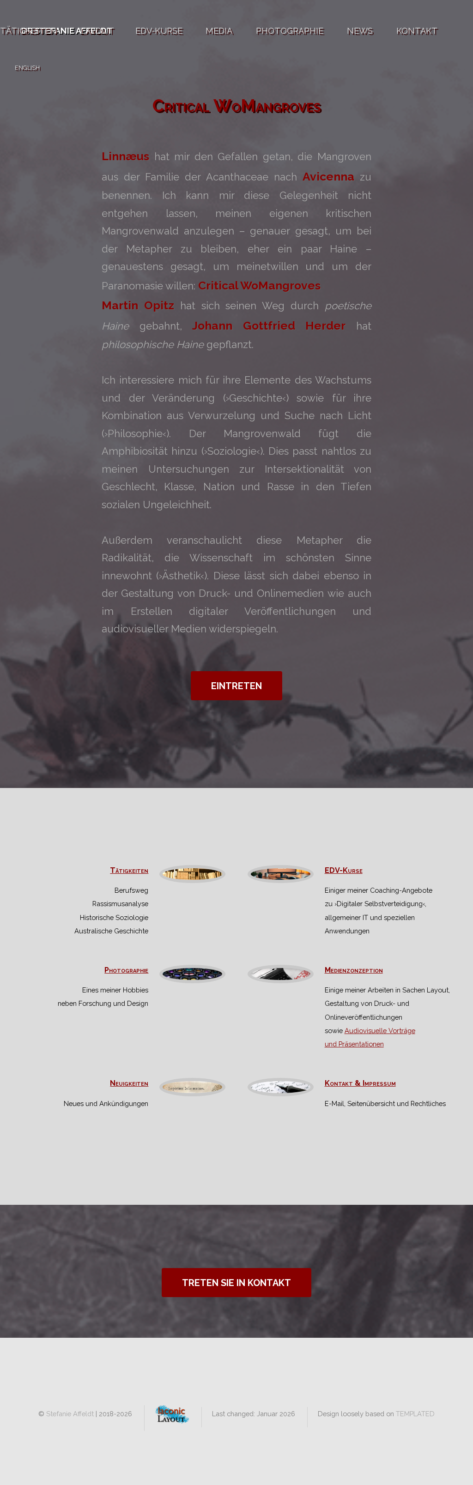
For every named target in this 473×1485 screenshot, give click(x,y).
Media (219, 31)
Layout (97, 31)
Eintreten (236, 685)
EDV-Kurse (158, 31)
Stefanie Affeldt (70, 1414)
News (360, 31)
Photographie (289, 31)
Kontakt (416, 31)
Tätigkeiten (28, 31)
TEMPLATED (415, 1414)
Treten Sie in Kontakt (236, 1282)
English (27, 67)
